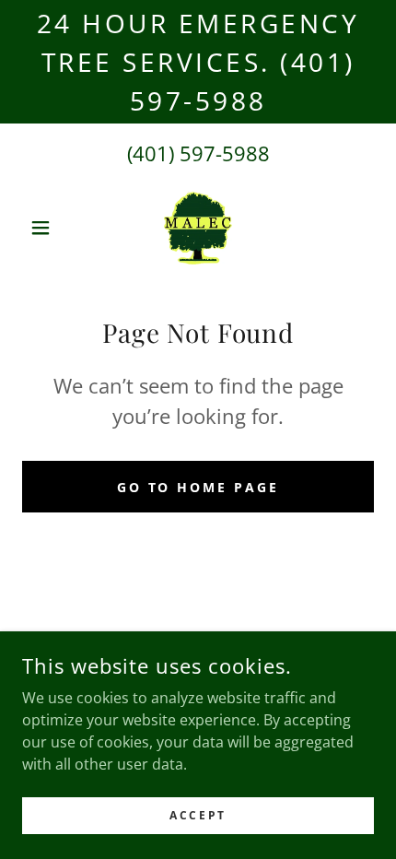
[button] (48, 227)
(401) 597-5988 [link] (198, 153)
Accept (197, 815)
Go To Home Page (198, 487)
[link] (198, 228)
